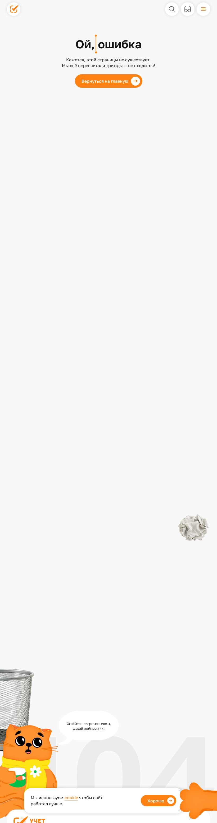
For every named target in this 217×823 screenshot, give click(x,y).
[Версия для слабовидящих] (187, 9)
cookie (71, 797)
